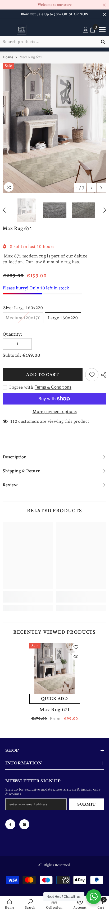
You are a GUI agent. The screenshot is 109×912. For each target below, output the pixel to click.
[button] (91, 187)
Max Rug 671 (54, 710)
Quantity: (12, 334)
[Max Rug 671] (54, 668)
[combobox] (48, 41)
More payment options (55, 411)
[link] (28, 597)
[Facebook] (10, 824)
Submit (86, 804)
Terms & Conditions (53, 387)
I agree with (21, 387)
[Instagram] (24, 824)
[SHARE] (102, 375)
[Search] (54, 42)
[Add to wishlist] (91, 374)
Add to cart (42, 374)
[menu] (102, 29)
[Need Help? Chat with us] (93, 896)
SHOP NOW (78, 14)
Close (104, 5)
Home (8, 57)
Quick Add (54, 698)
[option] (54, 128)
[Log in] (86, 29)
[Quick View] (76, 656)
